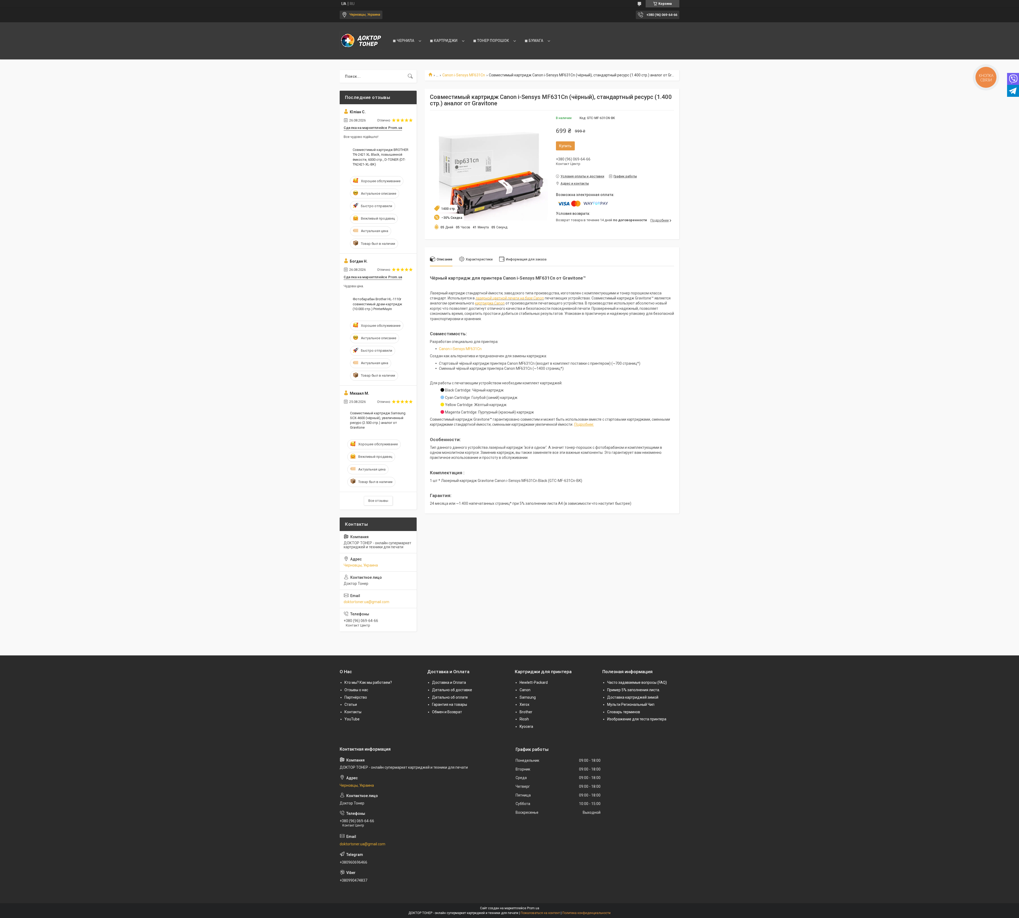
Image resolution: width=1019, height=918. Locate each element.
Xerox (524, 704)
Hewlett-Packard (534, 682)
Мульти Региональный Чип (630, 704)
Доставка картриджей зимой (632, 697)
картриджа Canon (490, 303)
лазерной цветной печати (497, 298)
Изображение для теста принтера (636, 719)
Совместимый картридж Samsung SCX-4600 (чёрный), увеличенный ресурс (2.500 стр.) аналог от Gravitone (377, 420)
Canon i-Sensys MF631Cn (463, 75)
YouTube (352, 719)
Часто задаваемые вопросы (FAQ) (637, 682)
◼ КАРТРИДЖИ (443, 40)
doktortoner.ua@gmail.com (366, 602)
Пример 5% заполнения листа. (633, 690)
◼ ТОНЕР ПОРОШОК (491, 40)
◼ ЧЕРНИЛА (403, 40)
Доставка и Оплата (449, 682)
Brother (526, 712)
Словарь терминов (623, 712)
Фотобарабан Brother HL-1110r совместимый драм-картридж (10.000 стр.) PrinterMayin (377, 304)
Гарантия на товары (449, 704)
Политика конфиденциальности (586, 913)
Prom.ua (533, 908)
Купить (565, 146)
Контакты (352, 712)
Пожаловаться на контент (540, 913)
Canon (525, 690)
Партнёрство (355, 697)
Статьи (350, 704)
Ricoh (524, 719)
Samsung (528, 697)
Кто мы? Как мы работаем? (368, 682)
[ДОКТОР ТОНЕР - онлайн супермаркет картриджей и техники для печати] (361, 41)
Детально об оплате (450, 697)
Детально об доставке (452, 690)
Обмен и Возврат (447, 712)
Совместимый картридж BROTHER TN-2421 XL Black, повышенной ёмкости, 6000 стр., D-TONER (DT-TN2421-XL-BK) (380, 157)
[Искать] (410, 76)
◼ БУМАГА (534, 40)
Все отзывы (378, 501)
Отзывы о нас (356, 690)
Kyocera (526, 726)
